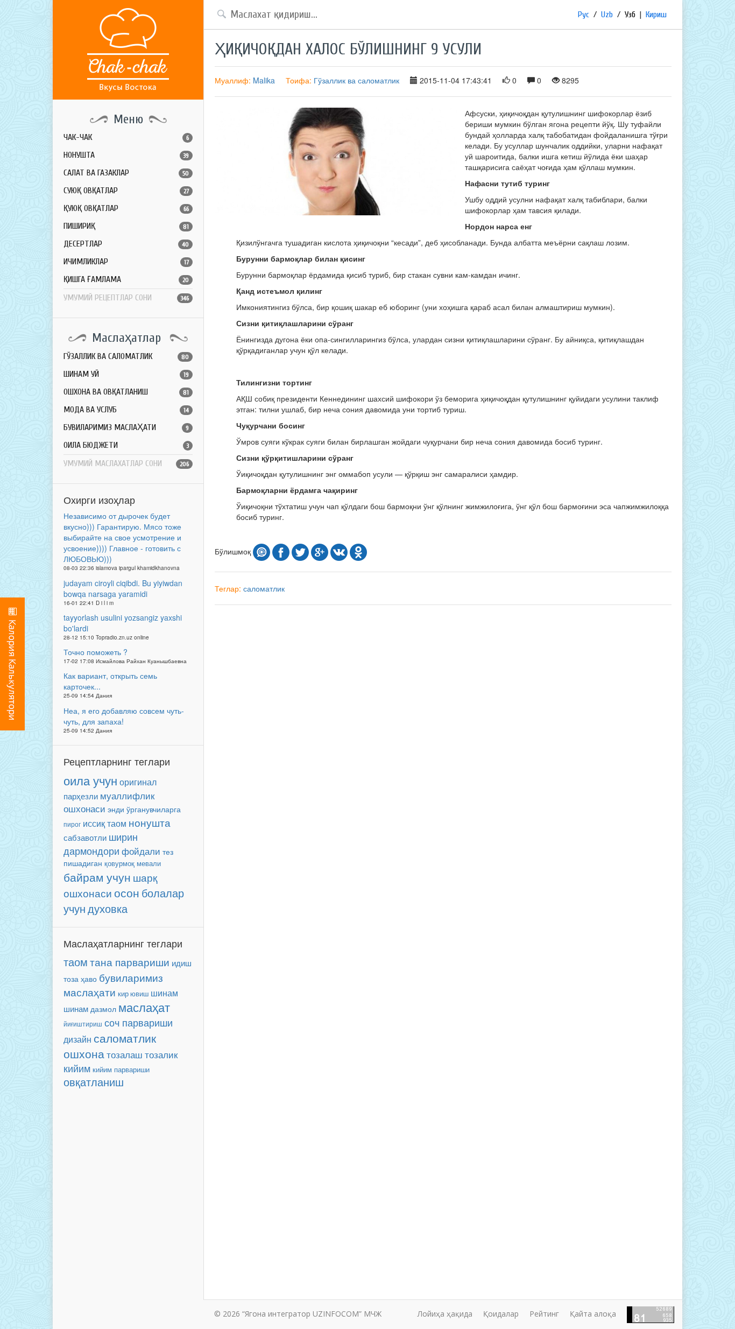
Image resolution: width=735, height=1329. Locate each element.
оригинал (138, 781)
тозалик (161, 1054)
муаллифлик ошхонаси (108, 802)
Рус (583, 14)
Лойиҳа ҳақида (445, 1314)
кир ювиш (133, 993)
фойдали (141, 851)
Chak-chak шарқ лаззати (128, 50)
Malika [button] (264, 80)
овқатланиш (93, 1081)
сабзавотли (85, 837)
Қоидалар (501, 1314)
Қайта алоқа (593, 1314)
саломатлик (125, 1038)
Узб (630, 14)
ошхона (83, 1053)
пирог (72, 823)
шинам (164, 992)
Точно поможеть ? (95, 651)
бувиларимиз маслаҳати (113, 984)
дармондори (91, 850)
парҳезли (80, 795)
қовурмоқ (119, 863)
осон (126, 892)
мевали (149, 863)
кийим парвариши (121, 1069)
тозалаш (125, 1054)
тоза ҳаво (80, 978)
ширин (123, 836)
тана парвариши (129, 962)
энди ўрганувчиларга (144, 809)
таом (75, 961)
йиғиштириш (82, 1023)
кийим (76, 1068)
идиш (182, 962)
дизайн (77, 1039)
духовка (108, 908)
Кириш (656, 14)
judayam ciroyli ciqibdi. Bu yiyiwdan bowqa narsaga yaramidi (122, 588)
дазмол (103, 1009)
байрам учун (97, 877)
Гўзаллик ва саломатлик (356, 80)
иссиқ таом (104, 823)
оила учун (90, 780)
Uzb (607, 14)
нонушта (150, 822)
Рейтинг (544, 1314)
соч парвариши (138, 1022)
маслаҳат (144, 1006)
